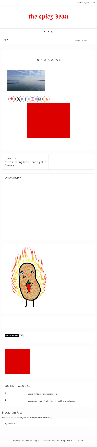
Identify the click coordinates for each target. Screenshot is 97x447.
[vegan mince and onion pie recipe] (7, 393)
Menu (6, 40)
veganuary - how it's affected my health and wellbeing (51, 401)
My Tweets (10, 423)
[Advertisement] (49, 120)
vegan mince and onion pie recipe (42, 394)
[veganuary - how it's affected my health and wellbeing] (7, 399)
